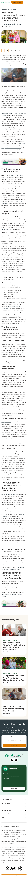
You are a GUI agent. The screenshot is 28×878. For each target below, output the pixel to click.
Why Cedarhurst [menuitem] (6, 799)
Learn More (7, 652)
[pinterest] (15, 50)
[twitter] (11, 50)
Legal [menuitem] (3, 817)
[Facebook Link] (12, 760)
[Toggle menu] (25, 2)
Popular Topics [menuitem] (6, 810)
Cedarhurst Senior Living (12, 24)
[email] (19, 50)
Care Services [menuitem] (5, 803)
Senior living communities (9, 494)
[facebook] (2, 50)
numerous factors (6, 229)
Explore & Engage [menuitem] (6, 807)
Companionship (6, 422)
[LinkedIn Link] (16, 760)
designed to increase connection (11, 148)
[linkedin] (7, 50)
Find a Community (17, 2)
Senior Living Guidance (8, 9)
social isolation (12, 283)
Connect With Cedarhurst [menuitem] (9, 814)
